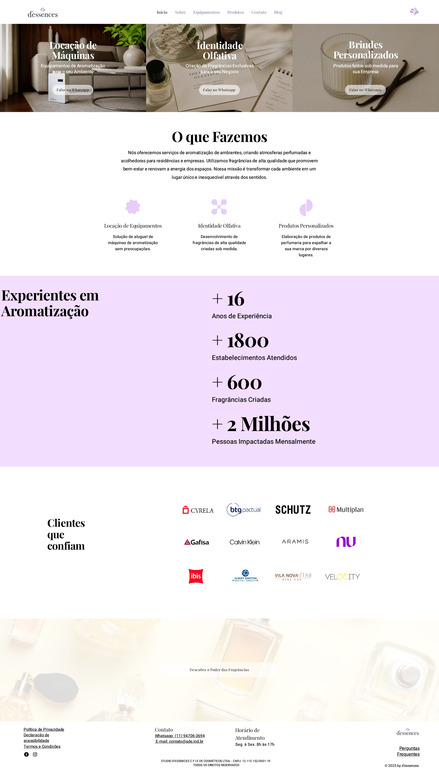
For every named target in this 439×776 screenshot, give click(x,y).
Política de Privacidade (44, 729)
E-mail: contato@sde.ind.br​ (179, 741)
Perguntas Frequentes (408, 751)
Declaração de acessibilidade (36, 738)
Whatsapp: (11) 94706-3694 (180, 736)
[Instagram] (35, 754)
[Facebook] (26, 754)
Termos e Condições (42, 746)
